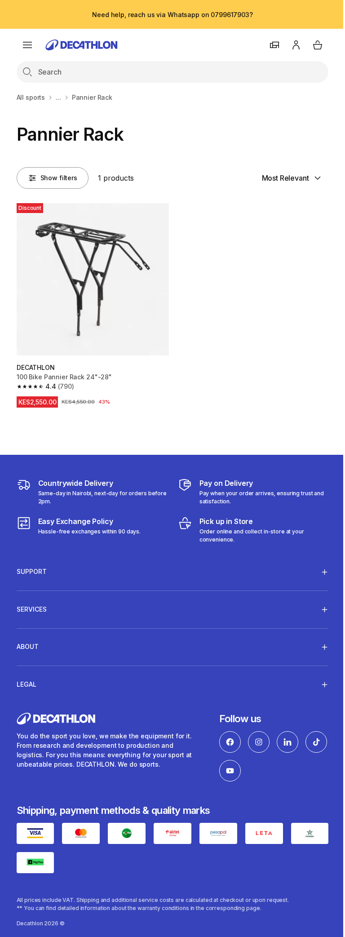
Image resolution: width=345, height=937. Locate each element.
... (58, 97)
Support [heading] (32, 568)
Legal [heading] (26, 680)
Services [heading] (32, 605)
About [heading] (28, 643)
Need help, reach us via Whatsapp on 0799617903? (172, 14)
